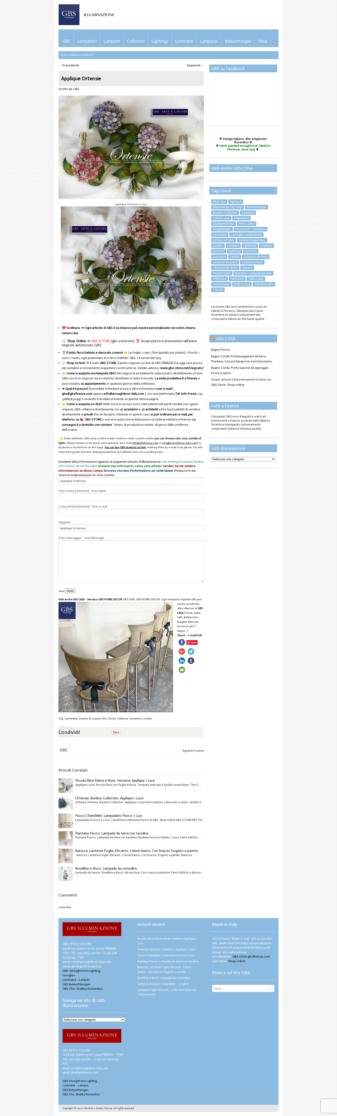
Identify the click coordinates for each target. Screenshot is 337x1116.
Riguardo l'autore (193, 750)
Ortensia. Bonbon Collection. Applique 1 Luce (109, 798)
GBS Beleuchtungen (76, 984)
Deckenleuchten (223, 223)
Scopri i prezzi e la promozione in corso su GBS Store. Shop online (241, 382)
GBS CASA (225, 338)
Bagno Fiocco (220, 350)
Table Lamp (255, 278)
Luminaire (184, 41)
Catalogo (248, 212)
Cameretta (70, 718)
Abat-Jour (219, 201)
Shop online (236, 961)
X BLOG (218, 289)
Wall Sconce (242, 284)
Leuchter (218, 251)
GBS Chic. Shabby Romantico (83, 989)
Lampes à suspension (252, 240)
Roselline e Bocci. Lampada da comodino (106, 868)
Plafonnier (237, 278)
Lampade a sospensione (246, 234)
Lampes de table (223, 240)
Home (64, 54)
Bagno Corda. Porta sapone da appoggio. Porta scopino (240, 370)
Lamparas (209, 41)
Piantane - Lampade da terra (253, 273)
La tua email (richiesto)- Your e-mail (82, 506)
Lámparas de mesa (256, 256)
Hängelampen (222, 229)
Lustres (234, 256)
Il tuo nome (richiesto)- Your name (82, 491)
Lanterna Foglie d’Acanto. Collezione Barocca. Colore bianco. (167, 992)
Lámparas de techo (225, 267)
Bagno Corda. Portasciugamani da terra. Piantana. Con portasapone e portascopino (241, 358)
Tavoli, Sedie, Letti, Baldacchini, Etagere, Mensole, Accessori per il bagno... (189, 621)
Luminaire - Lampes (76, 980)
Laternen (266, 245)
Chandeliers (241, 218)
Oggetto (64, 522)
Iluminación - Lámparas (250, 229)
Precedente (71, 65)
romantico (135, 718)
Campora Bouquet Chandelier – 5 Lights (163, 984)
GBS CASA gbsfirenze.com (251, 956)
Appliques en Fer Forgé (227, 207)
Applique (235, 201)
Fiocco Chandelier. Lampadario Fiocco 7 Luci (108, 815)
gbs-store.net (122, 341)
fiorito (112, 718)
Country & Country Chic (93, 718)
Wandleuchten (263, 284)
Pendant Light (222, 273)
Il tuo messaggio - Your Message (81, 538)
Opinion (247, 267)
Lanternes (249, 245)
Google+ (69, 975)
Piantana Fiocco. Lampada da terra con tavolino (112, 833)
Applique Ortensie (81, 54)
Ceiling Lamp (221, 218)
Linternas (251, 251)
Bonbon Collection (225, 212)
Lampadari (87, 41)
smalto (147, 718)
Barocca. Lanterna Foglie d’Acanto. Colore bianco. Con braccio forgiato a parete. (137, 850)
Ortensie (122, 718)
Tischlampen (221, 284)
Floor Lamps (246, 223)
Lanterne (233, 245)
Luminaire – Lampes (75, 1085)
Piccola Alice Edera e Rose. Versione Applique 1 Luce (115, 780)
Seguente (193, 65)
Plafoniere (219, 278)
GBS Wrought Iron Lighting (81, 971)
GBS (66, 41)
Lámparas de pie (252, 262)
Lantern (218, 245)
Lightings (160, 41)
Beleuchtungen (238, 41)
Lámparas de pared (225, 262)
